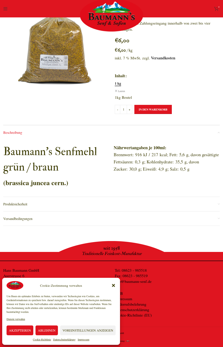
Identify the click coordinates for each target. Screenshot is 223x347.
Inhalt (120, 76)
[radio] (118, 83)
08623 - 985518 (134, 270)
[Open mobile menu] (5, 8)
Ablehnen (47, 330)
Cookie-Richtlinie (42, 339)
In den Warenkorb (153, 109)
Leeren (121, 91)
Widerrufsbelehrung (130, 304)
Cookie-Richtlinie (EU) (133, 315)
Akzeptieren (20, 330)
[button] (113, 285)
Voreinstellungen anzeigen (88, 330)
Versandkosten (163, 58)
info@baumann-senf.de (133, 281)
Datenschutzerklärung (64, 339)
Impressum (83, 339)
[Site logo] (111, 16)
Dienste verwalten (16, 319)
